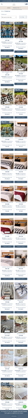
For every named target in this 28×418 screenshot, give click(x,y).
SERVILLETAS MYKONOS (7, 300)
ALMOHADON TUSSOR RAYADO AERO (7, 202)
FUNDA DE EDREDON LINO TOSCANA (21, 367)
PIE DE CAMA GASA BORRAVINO (21, 202)
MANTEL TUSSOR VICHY (21, 72)
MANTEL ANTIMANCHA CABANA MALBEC (7, 72)
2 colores (7, 232)
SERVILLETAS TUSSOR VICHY (7, 105)
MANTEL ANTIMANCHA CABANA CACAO (21, 39)
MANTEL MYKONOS (7, 333)
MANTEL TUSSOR (7, 367)
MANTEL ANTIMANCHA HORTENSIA (7, 137)
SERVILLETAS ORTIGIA (20, 300)
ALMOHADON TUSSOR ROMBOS (7, 234)
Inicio (2, 11)
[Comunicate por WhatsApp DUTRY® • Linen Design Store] (25, 406)
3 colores (7, 297)
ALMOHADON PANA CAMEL (21, 234)
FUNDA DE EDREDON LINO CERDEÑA (21, 400)
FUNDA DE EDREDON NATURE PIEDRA (21, 137)
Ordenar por (4, 14)
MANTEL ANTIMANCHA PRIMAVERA (7, 400)
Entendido (14, 416)
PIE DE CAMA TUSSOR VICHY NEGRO (7, 170)
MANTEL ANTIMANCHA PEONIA (21, 105)
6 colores (21, 331)
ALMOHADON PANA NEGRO (21, 267)
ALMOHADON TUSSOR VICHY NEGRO (21, 170)
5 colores (21, 69)
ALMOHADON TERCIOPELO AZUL (7, 267)
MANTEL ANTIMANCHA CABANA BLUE (7, 38)
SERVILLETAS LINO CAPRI (21, 333)
